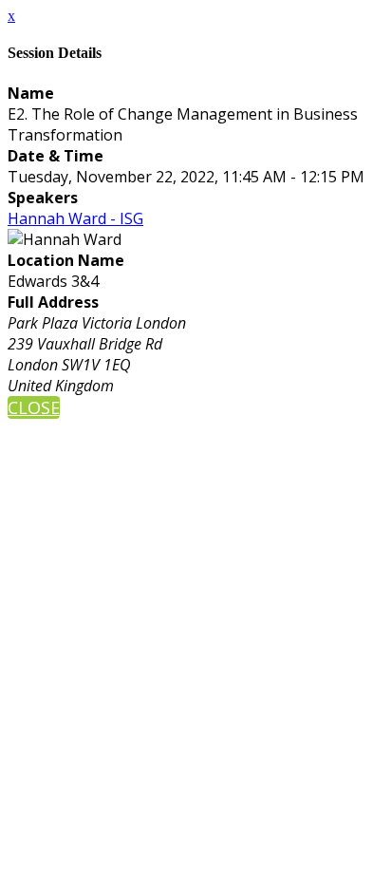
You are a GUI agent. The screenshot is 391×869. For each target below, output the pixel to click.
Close (34, 407)
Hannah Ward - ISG (75, 218)
